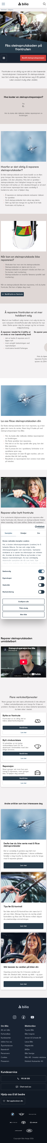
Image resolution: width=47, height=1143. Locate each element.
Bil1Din (27, 1049)
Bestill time (23, 727)
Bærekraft (5, 1049)
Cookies (4, 1057)
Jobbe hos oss (6, 1042)
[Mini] (21, 1114)
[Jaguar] (18, 1131)
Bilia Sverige (29, 1053)
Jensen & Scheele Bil (33, 1038)
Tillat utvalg (23, 608)
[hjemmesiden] (23, 1007)
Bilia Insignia (30, 1034)
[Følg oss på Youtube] (32, 1017)
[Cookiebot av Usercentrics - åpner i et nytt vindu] (34, 527)
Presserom (5, 1061)
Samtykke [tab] (8, 533)
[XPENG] (13, 1122)
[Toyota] (23, 1122)
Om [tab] (38, 533)
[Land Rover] (29, 1131)
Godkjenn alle (23, 602)
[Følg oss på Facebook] (23, 1017)
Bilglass (10, 9)
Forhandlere (5, 1034)
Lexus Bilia (29, 1042)
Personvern (5, 1053)
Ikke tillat (23, 614)
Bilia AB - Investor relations (35, 1057)
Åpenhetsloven (7, 1045)
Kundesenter (6, 1038)
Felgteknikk (29, 1045)
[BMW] (12, 1114)
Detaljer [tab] (24, 533)
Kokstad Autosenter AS (34, 1061)
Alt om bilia (5, 1030)
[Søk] (44, 4)
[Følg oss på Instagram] (14, 1017)
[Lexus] (33, 1122)
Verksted (4, 9)
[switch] (41, 578)
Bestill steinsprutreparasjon (33, 58)
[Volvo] (32, 1114)
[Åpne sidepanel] (3, 4)
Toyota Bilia (29, 1030)
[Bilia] (23, 4)
